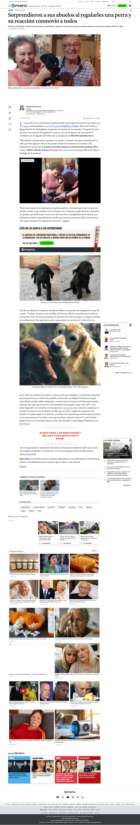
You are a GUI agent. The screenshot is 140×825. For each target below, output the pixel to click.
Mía (80, 807)
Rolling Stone (77, 810)
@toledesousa (31, 114)
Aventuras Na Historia (65, 810)
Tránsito (96, 812)
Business (80, 1)
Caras (92, 1)
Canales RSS (44, 812)
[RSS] (78, 797)
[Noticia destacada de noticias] (19, 758)
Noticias (87, 1)
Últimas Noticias (34, 6)
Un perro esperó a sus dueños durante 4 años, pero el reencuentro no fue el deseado (60, 435)
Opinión (51, 6)
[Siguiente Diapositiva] (99, 534)
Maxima (98, 810)
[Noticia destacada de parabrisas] (89, 758)
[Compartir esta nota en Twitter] (10, 112)
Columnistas (111, 325)
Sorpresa (31, 511)
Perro (80, 507)
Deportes (55, 804)
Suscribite (122, 6)
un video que (62, 126)
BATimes (85, 807)
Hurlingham (62, 507)
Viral (39, 511)
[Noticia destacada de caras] (66, 758)
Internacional (42, 804)
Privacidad (70, 812)
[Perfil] (20, 753)
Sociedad (58, 6)
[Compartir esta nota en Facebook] (10, 107)
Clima (49, 804)
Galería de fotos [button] (17, 29)
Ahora (8, 804)
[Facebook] (58, 797)
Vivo (122, 804)
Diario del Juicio (129, 804)
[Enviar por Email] (10, 124)
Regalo (23, 511)
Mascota (88, 507)
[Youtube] (68, 797)
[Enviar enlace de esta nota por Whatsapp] (10, 118)
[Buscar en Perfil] (130, 1)
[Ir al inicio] (19, 6)
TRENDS (10, 10)
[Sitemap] (83, 797)
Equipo (76, 812)
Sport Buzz (86, 810)
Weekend (57, 807)
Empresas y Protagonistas (90, 804)
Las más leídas (111, 440)
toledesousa (41, 114)
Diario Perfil (51, 507)
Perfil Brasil (105, 1)
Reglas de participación (86, 812)
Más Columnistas (123, 372)
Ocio (60, 804)
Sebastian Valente (39, 507)
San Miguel (72, 507)
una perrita (68, 407)
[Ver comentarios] (130, 11)
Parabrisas (70, 807)
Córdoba (65, 804)
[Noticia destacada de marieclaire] (43, 758)
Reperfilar (72, 804)
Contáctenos (62, 812)
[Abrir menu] (9, 5)
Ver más (126, 485)
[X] (63, 797)
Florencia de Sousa (33, 106)
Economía (28, 804)
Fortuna (63, 807)
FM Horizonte (92, 807)
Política (44, 6)
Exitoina (112, 804)
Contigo (55, 810)
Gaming (118, 804)
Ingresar (113, 5)
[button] (54, 62)
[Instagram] (73, 797)
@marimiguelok (27, 454)
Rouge (76, 807)
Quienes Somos (53, 812)
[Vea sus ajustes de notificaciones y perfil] (130, 6)
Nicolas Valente (25, 507)
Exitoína (98, 1)
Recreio (92, 810)
